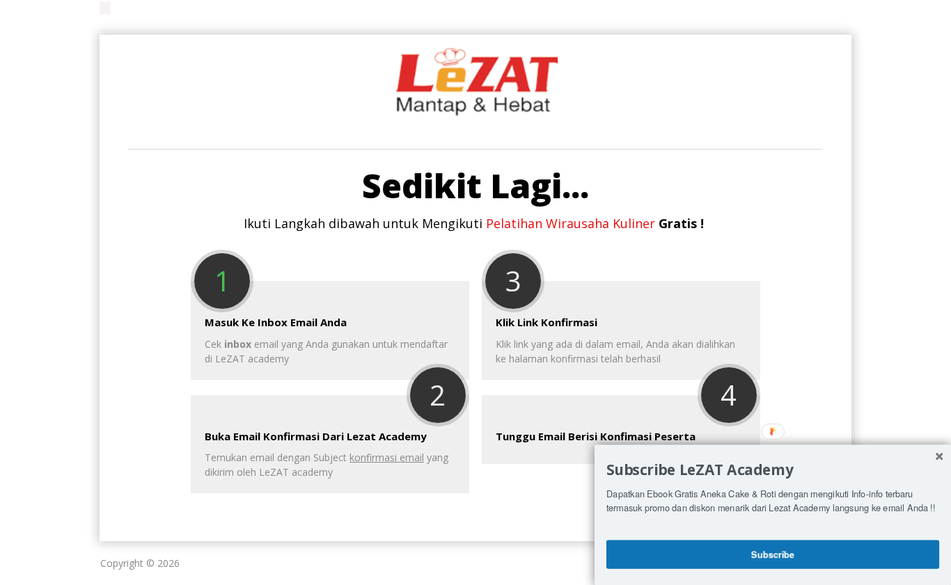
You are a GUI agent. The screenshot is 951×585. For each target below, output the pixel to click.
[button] (772, 469)
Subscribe (772, 553)
